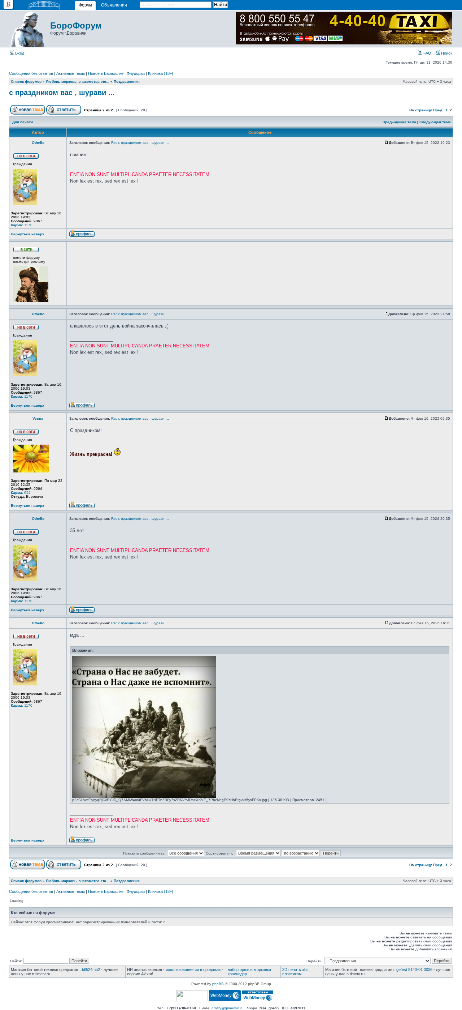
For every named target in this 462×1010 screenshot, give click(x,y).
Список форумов (26, 82)
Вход (19, 53)
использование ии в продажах (193, 969)
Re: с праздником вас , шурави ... (140, 143)
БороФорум (76, 25)
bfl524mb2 (91, 969)
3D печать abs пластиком (295, 971)
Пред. (438, 110)
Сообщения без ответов (31, 73)
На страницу (420, 110)
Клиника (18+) (160, 73)
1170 (21, 225)
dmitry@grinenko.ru (228, 1008)
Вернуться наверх (27, 234)
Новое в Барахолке (105, 73)
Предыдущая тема (399, 122)
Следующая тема (435, 122)
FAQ (426, 53)
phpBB (218, 984)
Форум (85, 5)
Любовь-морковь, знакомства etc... (77, 82)
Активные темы (70, 73)
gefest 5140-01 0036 (414, 969)
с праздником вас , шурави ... (62, 93)
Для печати (22, 122)
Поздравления (127, 82)
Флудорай (136, 73)
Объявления (114, 5)
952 (21, 493)
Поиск (446, 53)
